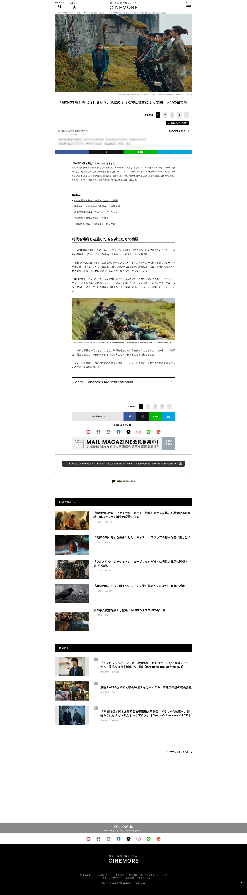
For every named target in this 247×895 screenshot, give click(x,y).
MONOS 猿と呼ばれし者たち (94, 13)
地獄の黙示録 (110, 144)
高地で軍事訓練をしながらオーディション (96, 212)
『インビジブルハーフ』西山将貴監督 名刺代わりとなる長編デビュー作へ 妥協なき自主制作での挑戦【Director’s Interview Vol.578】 (146, 664)
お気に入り (74, 5)
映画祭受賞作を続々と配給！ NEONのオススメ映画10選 (129, 610)
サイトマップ (144, 878)
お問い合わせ (105, 875)
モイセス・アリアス (137, 140)
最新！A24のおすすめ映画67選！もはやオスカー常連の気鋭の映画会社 (146, 687)
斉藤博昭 (108, 591)
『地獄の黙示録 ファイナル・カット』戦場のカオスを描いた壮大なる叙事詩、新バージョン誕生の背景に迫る (142, 514)
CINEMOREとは (87, 875)
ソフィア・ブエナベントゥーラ (71, 144)
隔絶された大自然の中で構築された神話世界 (97, 206)
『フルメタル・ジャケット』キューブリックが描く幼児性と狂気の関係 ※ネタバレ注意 (142, 563)
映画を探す (59, 5)
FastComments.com (125, 481)
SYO (106, 615)
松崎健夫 (108, 542)
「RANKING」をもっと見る (176, 752)
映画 (78, 13)
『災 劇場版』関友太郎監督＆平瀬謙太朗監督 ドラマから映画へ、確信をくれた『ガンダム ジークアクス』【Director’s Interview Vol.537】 (145, 713)
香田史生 (115, 672)
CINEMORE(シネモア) (66, 13)
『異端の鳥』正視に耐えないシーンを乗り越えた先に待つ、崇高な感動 (139, 586)
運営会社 (130, 878)
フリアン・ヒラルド (94, 144)
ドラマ (120, 144)
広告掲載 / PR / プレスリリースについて (148, 875)
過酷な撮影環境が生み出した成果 (91, 218)
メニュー (189, 5)
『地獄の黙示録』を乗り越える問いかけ (94, 223)
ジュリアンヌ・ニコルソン (116, 140)
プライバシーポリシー (110, 878)
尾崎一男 (108, 522)
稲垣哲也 (73, 134)
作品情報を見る (177, 130)
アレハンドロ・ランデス (93, 140)
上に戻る (241, 883)
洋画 (128, 144)
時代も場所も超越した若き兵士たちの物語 (96, 200)
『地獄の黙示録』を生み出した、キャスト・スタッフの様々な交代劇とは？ (142, 537)
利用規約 (120, 875)
